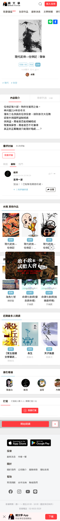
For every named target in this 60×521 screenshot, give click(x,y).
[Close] (51, 247)
